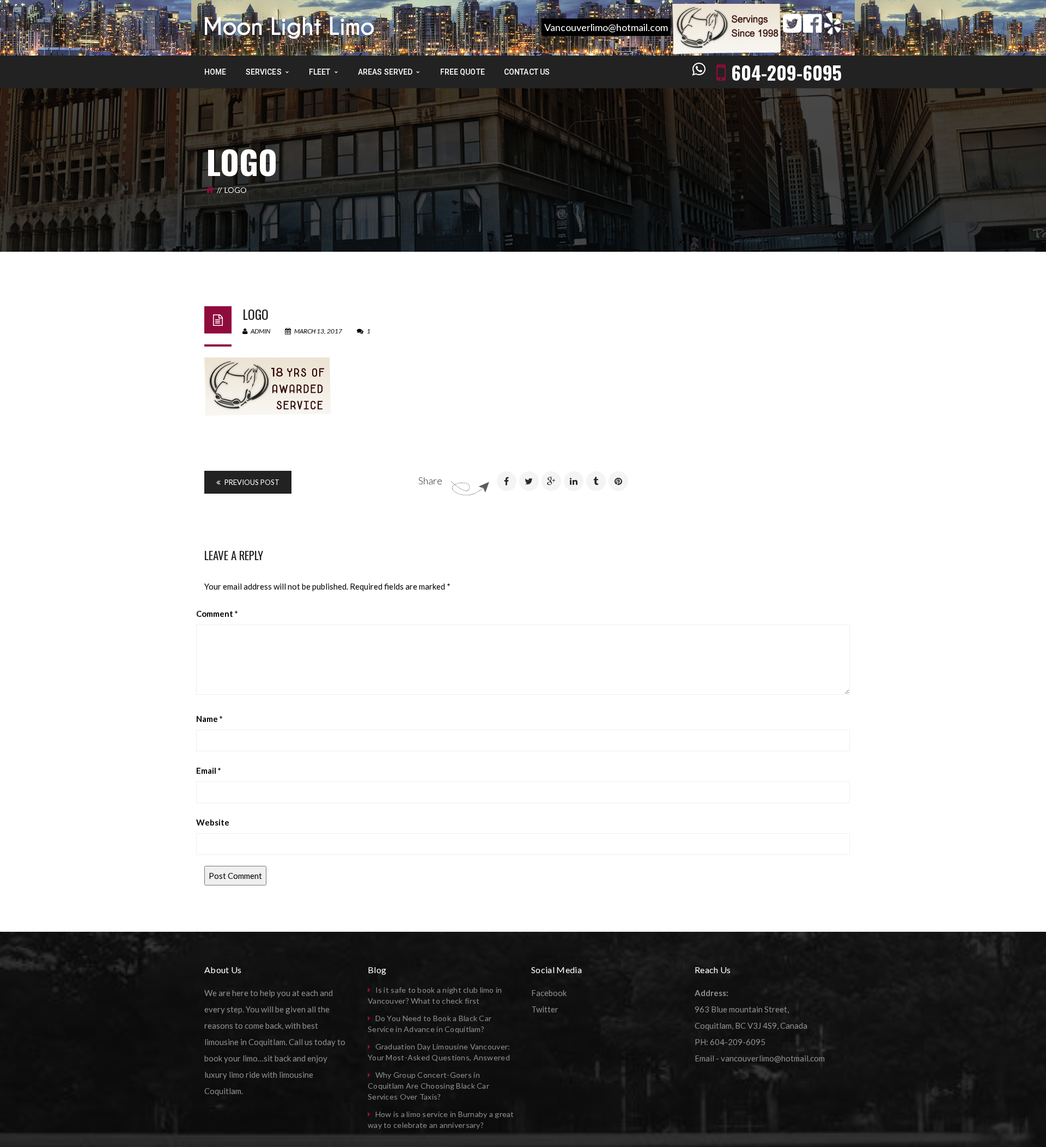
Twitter (544, 1009)
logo (255, 314)
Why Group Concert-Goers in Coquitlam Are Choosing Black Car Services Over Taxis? (428, 1085)
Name (209, 719)
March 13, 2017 (318, 331)
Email (208, 770)
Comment (217, 613)
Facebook (549, 993)
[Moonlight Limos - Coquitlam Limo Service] (289, 27)
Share (430, 481)
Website (212, 822)
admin (260, 331)
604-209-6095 (786, 72)
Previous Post (251, 482)
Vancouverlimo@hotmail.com (606, 27)
